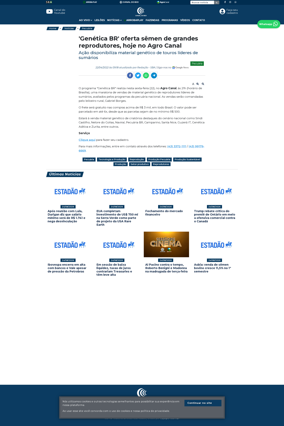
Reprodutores (161, 164)
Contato (198, 20)
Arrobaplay (134, 20)
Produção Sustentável (187, 159)
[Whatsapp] (235, 2)
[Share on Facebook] (130, 75)
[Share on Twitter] (138, 75)
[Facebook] (225, 2)
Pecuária (87, 28)
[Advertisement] (135, 326)
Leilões (100, 20)
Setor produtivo (140, 164)
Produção (120, 164)
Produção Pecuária (159, 159)
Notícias (69, 28)
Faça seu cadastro (232, 11)
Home (52, 28)
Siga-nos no (164, 67)
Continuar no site (199, 403)
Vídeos (185, 20)
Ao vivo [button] (84, 20)
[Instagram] (230, 2)
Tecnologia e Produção (112, 159)
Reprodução (137, 159)
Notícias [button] (113, 20)
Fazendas (152, 20)
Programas (170, 20)
